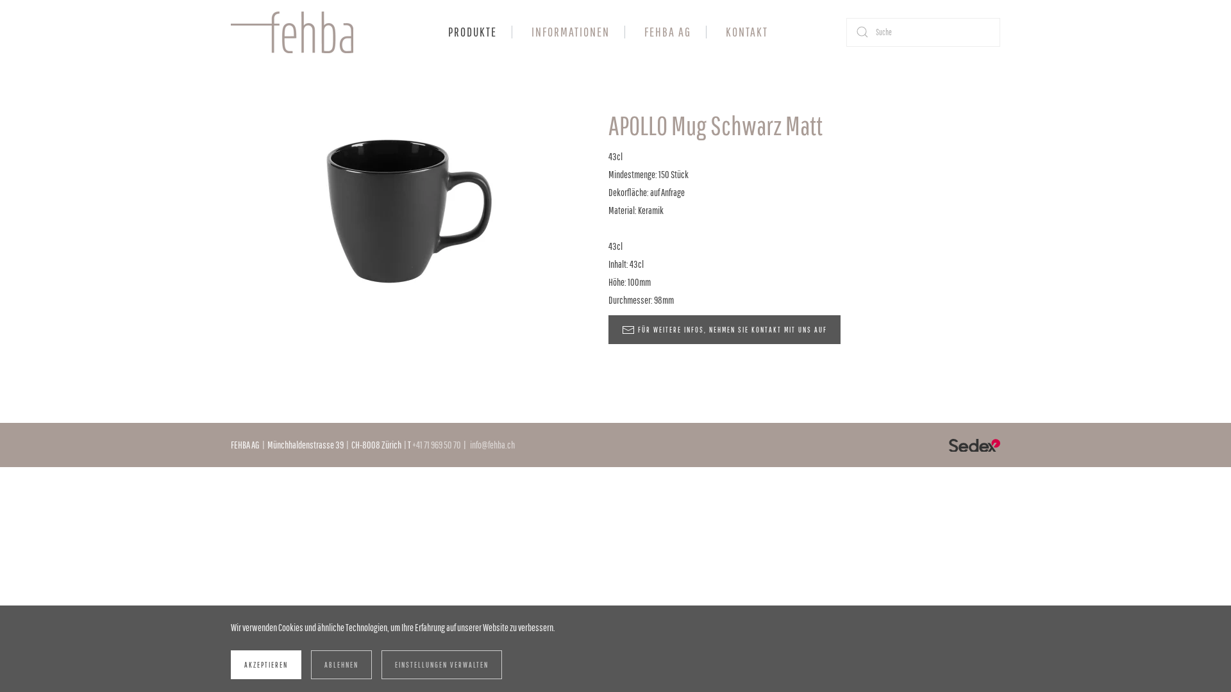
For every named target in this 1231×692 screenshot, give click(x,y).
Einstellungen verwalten (442, 665)
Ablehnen (341, 665)
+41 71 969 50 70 (436, 444)
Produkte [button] (472, 31)
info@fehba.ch (492, 444)
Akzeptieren (266, 665)
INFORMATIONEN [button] (571, 31)
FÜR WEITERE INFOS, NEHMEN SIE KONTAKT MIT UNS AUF (732, 329)
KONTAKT (747, 31)
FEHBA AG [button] (667, 31)
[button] (407, 204)
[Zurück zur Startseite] (294, 32)
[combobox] (923, 32)
